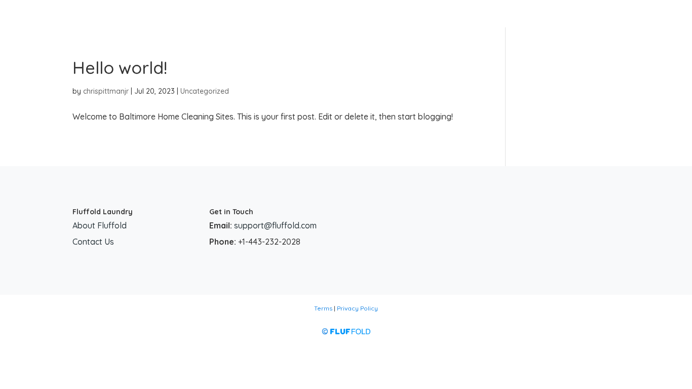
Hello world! (119, 68)
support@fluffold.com (275, 225)
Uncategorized (204, 91)
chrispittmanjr (106, 91)
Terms (323, 308)
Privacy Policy (357, 308)
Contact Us (93, 242)
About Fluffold (99, 225)
